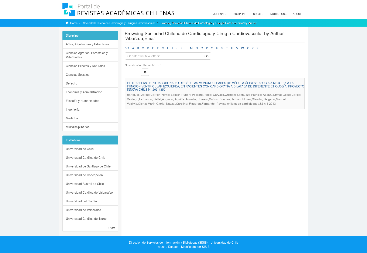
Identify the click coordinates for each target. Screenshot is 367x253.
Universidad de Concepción (84, 175)
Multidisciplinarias (77, 127)
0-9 (127, 48)
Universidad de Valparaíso (83, 210)
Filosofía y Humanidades (82, 101)
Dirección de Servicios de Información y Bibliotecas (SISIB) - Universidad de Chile (183, 242)
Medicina (72, 118)
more (111, 227)
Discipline (239, 14)
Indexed (258, 14)
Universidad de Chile (80, 149)
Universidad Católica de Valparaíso (89, 192)
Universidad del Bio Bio (81, 201)
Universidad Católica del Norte (86, 218)
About (297, 14)
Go (207, 56)
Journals (219, 14)
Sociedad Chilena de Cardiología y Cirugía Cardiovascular (119, 23)
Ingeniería (72, 109)
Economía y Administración (84, 92)
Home (74, 23)
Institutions (278, 14)
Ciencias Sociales (77, 74)
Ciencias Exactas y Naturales (85, 66)
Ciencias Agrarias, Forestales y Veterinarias (87, 55)
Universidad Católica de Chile (85, 157)
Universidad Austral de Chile (85, 184)
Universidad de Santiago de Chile (88, 166)
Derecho (71, 83)
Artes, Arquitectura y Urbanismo (87, 44)
